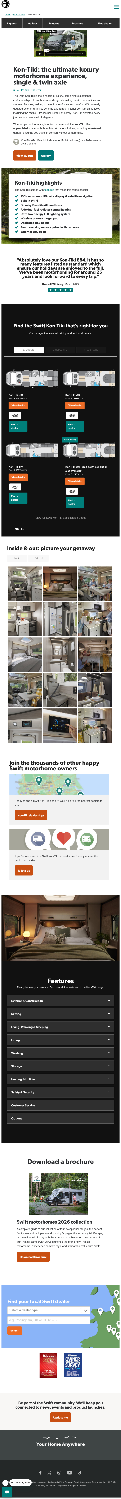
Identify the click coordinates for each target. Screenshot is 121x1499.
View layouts (24, 155)
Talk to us (24, 870)
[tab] (32, 378)
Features (54, 23)
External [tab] (38, 558)
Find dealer (105, 23)
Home (7, 14)
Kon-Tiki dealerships (31, 815)
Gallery (32, 23)
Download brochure (33, 1257)
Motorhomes (19, 14)
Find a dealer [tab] (14, 426)
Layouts (12, 23)
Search (14, 1330)
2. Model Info (60, 350)
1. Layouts (28, 350)
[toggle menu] (116, 7)
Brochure (77, 23)
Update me (60, 1417)
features (49, 189)
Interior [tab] (17, 558)
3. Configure (91, 350)
